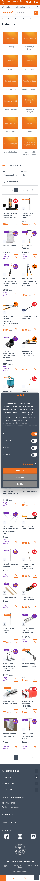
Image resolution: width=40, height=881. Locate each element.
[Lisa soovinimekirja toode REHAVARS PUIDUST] (4, 593)
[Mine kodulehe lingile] (7, 12)
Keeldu (20, 484)
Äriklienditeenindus (23, 7)
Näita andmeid (27, 464)
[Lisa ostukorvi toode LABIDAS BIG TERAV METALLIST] (35, 329)
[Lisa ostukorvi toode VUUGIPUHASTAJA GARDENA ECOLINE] (35, 679)
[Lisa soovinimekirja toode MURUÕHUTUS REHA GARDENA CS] (4, 697)
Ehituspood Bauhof (7, 19)
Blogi (4, 819)
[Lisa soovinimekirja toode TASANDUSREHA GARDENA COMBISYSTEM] (23, 624)
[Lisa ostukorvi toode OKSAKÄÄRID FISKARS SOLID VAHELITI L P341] (35, 369)
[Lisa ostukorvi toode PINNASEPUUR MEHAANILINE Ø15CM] (35, 747)
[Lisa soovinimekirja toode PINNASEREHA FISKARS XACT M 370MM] (23, 208)
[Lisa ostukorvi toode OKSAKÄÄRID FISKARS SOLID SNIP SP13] (35, 504)
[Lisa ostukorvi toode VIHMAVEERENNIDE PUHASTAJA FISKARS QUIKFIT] (16, 223)
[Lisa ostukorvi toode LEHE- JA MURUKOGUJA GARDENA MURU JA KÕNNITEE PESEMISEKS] (16, 369)
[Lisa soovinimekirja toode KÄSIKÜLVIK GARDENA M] (4, 386)
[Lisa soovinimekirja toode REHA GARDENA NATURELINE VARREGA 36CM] (23, 559)
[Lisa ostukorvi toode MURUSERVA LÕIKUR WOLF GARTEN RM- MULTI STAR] (16, 504)
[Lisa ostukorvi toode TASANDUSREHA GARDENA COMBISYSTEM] (35, 641)
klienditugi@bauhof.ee (12, 807)
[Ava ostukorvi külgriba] (36, 877)
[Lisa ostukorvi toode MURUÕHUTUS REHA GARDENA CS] (16, 711)
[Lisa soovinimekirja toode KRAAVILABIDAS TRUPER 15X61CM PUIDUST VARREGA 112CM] (4, 274)
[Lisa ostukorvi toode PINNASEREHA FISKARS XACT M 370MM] (35, 223)
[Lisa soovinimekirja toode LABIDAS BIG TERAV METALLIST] (23, 312)
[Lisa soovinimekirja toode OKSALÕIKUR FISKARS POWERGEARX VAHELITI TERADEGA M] (4, 312)
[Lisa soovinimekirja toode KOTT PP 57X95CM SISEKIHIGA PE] (4, 729)
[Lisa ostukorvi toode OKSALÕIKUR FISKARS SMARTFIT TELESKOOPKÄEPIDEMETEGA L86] (35, 294)
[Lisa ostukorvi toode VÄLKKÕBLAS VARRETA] (35, 256)
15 (32, 190)
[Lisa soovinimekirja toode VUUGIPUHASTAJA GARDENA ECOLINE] (23, 659)
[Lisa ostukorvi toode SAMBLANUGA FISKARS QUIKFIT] (35, 606)
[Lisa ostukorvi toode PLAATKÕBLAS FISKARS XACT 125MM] (16, 641)
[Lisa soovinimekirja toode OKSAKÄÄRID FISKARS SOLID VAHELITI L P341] (23, 346)
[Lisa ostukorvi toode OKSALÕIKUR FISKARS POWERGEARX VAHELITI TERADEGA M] (16, 329)
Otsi (36, 13)
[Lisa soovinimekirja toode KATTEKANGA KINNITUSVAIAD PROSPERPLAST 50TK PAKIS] (4, 659)
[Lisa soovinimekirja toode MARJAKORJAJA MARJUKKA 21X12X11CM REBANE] (23, 697)
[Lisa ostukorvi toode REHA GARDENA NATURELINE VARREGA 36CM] (35, 575)
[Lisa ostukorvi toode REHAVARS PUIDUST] (16, 606)
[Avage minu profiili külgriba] (25, 878)
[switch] (34, 441)
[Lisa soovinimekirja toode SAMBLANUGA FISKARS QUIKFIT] (23, 593)
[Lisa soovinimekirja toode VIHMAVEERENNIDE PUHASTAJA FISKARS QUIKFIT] (4, 208)
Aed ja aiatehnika (20, 19)
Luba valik (20, 477)
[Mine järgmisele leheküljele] (36, 190)
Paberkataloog (9, 823)
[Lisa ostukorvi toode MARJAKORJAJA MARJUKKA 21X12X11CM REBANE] (35, 711)
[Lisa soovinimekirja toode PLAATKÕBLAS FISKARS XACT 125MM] (4, 624)
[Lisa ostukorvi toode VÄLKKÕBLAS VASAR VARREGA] (16, 575)
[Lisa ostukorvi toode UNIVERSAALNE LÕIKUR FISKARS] (35, 542)
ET (37, 7)
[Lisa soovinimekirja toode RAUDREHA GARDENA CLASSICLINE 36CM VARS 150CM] (23, 386)
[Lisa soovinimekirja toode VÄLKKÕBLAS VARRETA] (23, 241)
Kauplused (8, 7)
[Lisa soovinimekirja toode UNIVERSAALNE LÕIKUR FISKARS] (23, 522)
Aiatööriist (30, 19)
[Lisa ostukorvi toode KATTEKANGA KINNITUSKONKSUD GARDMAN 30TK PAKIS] (16, 542)
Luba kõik (20, 471)
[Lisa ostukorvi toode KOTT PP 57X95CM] (16, 256)
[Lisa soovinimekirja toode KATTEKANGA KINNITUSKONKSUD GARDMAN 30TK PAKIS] (4, 522)
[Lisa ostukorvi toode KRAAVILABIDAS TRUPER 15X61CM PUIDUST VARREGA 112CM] (16, 294)
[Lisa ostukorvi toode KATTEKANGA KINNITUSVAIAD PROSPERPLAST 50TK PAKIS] (16, 679)
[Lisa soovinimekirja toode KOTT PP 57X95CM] (4, 241)
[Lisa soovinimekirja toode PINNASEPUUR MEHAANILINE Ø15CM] (23, 729)
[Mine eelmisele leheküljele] (4, 190)
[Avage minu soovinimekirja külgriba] (14, 878)
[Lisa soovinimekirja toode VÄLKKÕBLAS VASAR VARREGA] (4, 559)
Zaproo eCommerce (20, 871)
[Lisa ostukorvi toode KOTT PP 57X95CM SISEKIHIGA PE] (16, 747)
